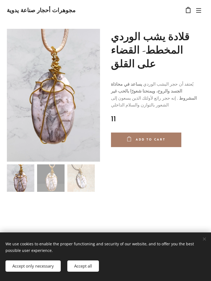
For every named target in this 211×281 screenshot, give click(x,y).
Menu (198, 10)
